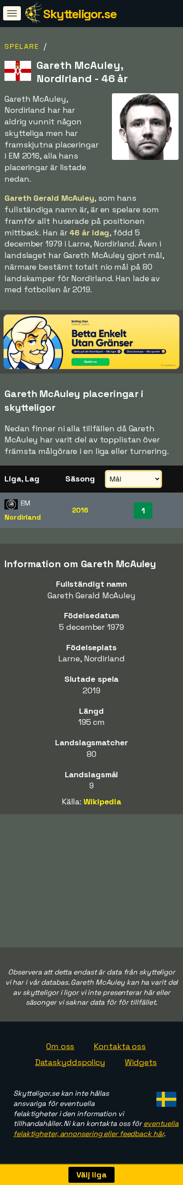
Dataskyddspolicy (70, 1062)
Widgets (141, 1062)
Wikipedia (102, 801)
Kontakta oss (120, 1046)
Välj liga (91, 1174)
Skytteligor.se (79, 14)
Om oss (60, 1046)
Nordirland (22, 517)
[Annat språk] (165, 1096)
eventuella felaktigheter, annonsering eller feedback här (96, 1128)
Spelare (21, 46)
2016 (80, 510)
